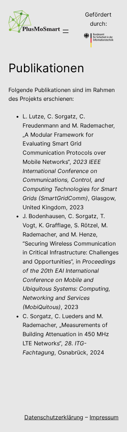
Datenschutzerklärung (53, 417)
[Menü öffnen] (65, 31)
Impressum (104, 417)
